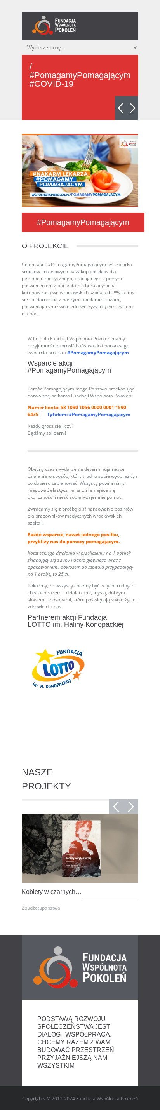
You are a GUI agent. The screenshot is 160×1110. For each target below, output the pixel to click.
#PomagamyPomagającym (83, 222)
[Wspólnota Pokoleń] (54, 25)
